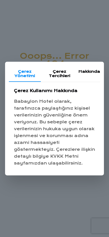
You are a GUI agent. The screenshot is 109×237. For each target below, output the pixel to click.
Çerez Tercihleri (59, 73)
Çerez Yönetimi (24, 73)
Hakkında (89, 71)
